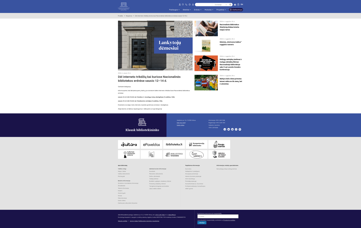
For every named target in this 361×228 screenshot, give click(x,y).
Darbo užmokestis (154, 176)
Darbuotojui (237, 10)
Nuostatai (152, 171)
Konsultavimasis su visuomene (194, 183)
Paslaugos (173, 10)
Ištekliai (186, 10)
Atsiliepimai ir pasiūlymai (192, 171)
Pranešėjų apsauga (190, 181)
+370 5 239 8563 (213, 127)
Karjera (120, 190)
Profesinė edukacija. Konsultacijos (195, 186)
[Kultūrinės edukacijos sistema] (129, 154)
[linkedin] (228, 129)
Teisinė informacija (123, 188)
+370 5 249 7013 (220, 122)
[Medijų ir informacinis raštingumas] (219, 154)
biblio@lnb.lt (172, 215)
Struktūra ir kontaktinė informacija (128, 183)
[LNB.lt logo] (123, 6)
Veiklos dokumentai (124, 173)
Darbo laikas (121, 200)
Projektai (220, 10)
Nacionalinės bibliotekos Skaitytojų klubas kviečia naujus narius (229, 27)
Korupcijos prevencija (191, 173)
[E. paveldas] (151, 144)
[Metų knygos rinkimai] (151, 154)
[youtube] (232, 129)
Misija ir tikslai (122, 171)
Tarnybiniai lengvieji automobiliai (159, 186)
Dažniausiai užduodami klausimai (127, 203)
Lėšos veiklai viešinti (155, 188)
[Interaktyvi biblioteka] (174, 144)
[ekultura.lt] (129, 144)
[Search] (230, 4)
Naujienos (129, 16)
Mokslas (208, 10)
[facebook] (225, 129)
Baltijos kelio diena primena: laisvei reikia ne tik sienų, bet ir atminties (231, 81)
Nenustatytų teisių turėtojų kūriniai (227, 169)
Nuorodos (188, 169)
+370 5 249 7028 (220, 120)
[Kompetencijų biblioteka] (197, 144)
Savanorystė (121, 193)
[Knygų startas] (219, 144)
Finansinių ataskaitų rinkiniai (157, 183)
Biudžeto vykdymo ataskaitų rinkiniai (160, 181)
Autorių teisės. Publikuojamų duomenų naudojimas (144, 221)
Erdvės (197, 10)
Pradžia (120, 16)
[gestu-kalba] (238, 4)
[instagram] (236, 129)
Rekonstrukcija (122, 198)
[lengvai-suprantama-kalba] (235, 4)
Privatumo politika (229, 220)
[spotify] (240, 129)
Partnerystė (121, 176)
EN (242, 4)
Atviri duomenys (190, 178)
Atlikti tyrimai (189, 188)
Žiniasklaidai (121, 185)
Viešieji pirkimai (153, 178)
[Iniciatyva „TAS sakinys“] (197, 154)
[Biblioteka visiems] (174, 154)
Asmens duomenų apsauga (193, 176)
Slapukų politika (122, 221)
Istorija (120, 195)
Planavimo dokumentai (156, 173)
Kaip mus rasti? (181, 122)
